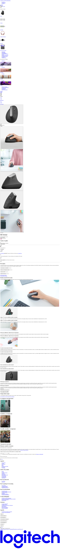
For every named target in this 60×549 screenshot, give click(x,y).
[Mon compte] (1, 95)
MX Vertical (2, 100)
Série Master (3, 481)
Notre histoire (3, 462)
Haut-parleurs (3, 474)
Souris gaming (4, 475)
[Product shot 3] (11, 200)
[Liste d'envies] (1, 94)
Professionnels (4, 2)
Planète (1, 92)
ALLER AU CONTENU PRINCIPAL (5, 0)
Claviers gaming (4, 476)
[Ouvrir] (2, 96)
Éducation (3, 3)
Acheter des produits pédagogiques (6, 498)
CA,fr (2, 5)
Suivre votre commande (5, 507)
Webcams (3, 473)
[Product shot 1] (11, 114)
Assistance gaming (4, 504)
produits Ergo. (20, 253)
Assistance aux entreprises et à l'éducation (7, 505)
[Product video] (12, 221)
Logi (1, 97)
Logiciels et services (4, 492)
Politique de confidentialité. (39, 454)
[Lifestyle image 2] (11, 160)
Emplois (3, 463)
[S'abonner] (8, 453)
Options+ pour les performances (6, 512)
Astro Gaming (4, 485)
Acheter (1, 6)
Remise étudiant (4, 500)
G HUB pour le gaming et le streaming (7, 511)
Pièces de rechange (4, 506)
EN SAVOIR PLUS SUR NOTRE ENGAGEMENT (7, 396)
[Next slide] (3, 389)
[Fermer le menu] (1, 7)
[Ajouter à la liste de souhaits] (1, 124)
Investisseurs (3, 464)
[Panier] (0, 96)
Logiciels (1, 91)
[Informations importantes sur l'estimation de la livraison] (1, 257)
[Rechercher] (1, 93)
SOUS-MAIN (2, 253)
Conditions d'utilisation (3, 529)
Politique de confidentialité (9, 529)
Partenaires (3, 493)
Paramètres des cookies (16, 529)
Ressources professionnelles (5, 494)
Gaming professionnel (5, 486)
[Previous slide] (1, 389)
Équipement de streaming (5, 487)
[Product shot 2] (11, 181)
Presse (3, 465)
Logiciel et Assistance (3, 273)
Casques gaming (4, 477)
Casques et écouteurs (4, 472)
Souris (1, 98)
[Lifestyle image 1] (11, 138)
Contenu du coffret (3, 271)
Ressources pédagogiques (5, 499)
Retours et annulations (5, 508)
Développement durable (5, 466)
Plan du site (21, 529)
